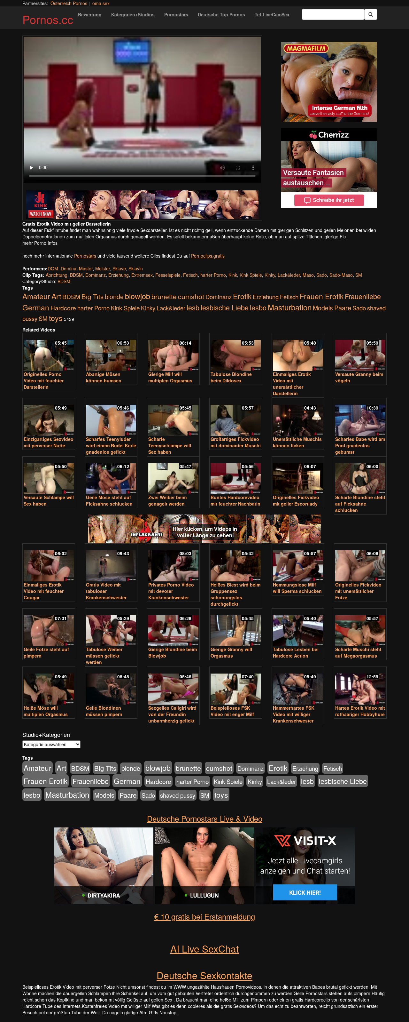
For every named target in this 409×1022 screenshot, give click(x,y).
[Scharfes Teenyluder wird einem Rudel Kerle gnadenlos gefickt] (111, 417)
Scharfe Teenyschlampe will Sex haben (169, 445)
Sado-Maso (341, 275)
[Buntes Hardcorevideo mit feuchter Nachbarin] (236, 476)
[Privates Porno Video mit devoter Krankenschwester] (173, 563)
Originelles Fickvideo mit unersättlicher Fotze (358, 591)
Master (86, 268)
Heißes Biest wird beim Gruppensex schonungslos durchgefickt (235, 594)
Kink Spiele (251, 275)
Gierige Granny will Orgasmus (231, 652)
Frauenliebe (363, 296)
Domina (68, 268)
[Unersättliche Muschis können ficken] (298, 417)
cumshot (191, 296)
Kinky (270, 275)
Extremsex (142, 275)
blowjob (137, 296)
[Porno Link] (142, 204)
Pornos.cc (47, 19)
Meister (102, 268)
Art (56, 296)
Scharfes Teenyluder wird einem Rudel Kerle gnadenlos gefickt (111, 445)
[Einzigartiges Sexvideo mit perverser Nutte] (49, 417)
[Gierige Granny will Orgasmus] (236, 628)
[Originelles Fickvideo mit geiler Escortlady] (298, 476)
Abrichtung (56, 275)
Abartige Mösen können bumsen (103, 377)
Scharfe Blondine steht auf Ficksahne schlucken (360, 503)
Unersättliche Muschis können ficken (297, 442)
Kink (232, 275)
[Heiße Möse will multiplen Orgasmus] (49, 686)
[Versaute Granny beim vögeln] (360, 352)
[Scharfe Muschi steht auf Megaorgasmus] (360, 628)
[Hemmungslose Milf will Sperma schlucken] (298, 563)
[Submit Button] (370, 14)
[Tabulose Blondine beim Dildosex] (236, 352)
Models (323, 307)
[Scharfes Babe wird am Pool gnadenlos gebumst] (360, 417)
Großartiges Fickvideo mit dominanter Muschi (236, 442)
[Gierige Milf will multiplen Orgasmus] (173, 352)
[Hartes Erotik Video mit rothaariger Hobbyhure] (360, 686)
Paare (342, 307)
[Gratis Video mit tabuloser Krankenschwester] (111, 563)
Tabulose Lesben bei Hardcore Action (296, 652)
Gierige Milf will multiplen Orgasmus (170, 377)
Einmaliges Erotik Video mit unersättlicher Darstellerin (292, 383)
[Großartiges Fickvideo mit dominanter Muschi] (236, 417)
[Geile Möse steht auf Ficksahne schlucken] (111, 476)
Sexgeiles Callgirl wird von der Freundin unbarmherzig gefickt (172, 714)
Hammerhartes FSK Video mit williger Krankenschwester (293, 714)
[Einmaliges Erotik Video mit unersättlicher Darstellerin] (298, 352)
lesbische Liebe (225, 307)
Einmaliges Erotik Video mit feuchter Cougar (44, 591)
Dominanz (95, 275)
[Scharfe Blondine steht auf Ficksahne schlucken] (360, 476)
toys (56, 317)
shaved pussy (177, 795)
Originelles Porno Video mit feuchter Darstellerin (44, 380)
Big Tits (92, 296)
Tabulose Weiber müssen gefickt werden (104, 655)
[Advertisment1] (329, 82)
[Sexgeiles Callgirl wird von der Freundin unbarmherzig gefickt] (173, 686)
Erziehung (118, 275)
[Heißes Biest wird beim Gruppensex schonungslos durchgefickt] (236, 563)
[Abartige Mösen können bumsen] (111, 352)
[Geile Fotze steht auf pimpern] (49, 628)
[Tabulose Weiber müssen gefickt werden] (111, 628)
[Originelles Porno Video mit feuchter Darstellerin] (49, 352)
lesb (193, 307)
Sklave (119, 268)
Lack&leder (289, 275)
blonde (114, 296)
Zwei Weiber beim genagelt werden (167, 500)
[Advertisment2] (329, 168)
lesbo (258, 307)
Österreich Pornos (68, 3)
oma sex (101, 3)
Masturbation (290, 307)
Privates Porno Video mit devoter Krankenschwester (171, 591)
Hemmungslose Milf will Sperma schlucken (297, 587)
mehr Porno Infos (40, 243)
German (35, 307)
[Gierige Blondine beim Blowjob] (173, 628)
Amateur (36, 296)
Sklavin (135, 268)
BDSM (76, 275)
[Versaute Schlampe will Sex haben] (49, 476)
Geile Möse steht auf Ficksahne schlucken (109, 500)
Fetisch (190, 275)
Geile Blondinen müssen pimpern (104, 711)
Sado (321, 275)
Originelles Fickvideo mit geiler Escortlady (296, 500)
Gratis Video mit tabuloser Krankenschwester (106, 591)
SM (358, 275)
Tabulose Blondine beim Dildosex (231, 377)
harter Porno (213, 275)
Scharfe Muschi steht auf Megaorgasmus (358, 652)
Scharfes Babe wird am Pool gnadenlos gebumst (360, 445)
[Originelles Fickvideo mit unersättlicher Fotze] (360, 563)
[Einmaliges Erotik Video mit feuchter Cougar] (49, 563)
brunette (164, 296)
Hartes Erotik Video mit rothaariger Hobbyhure (360, 711)
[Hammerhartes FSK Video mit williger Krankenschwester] (298, 686)
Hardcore (63, 307)
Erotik (242, 296)
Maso (308, 275)
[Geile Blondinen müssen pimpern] (111, 686)
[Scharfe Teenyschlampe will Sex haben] (173, 417)
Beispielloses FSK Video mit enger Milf (232, 711)
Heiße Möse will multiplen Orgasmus (46, 711)
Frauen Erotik (321, 296)
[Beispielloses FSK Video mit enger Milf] (236, 686)
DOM (53, 268)
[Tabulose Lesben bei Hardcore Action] (298, 628)
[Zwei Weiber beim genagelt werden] (173, 476)
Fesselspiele (168, 275)
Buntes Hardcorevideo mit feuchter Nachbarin (235, 500)
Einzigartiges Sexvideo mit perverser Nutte (48, 442)
